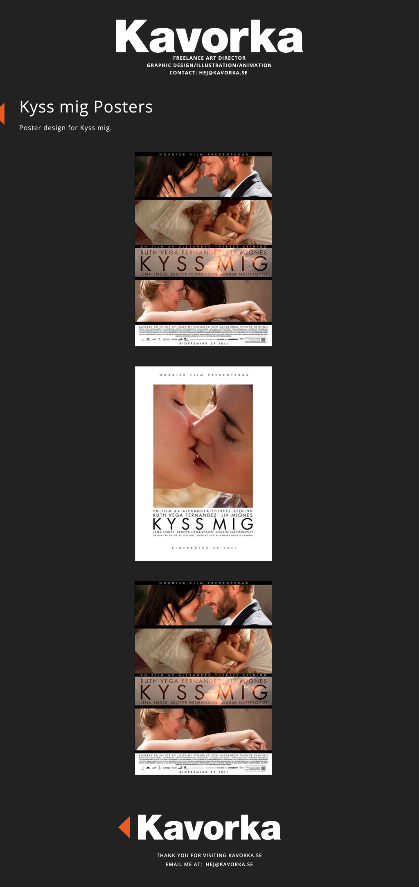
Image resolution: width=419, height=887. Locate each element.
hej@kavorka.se (223, 72)
